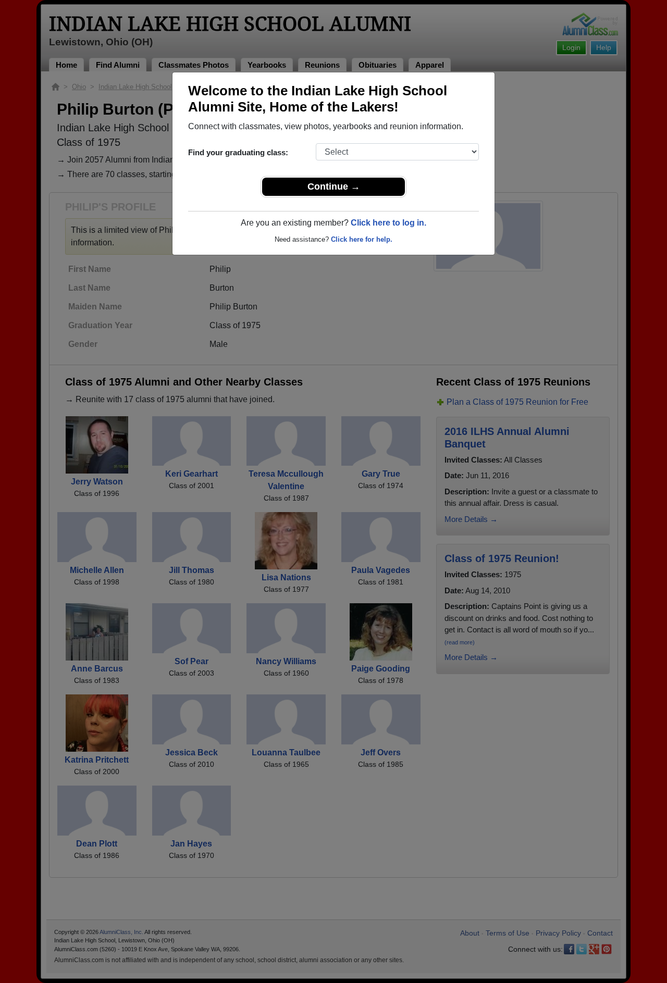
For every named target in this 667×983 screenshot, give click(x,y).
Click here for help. (361, 239)
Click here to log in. (388, 222)
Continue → (333, 186)
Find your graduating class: (238, 152)
